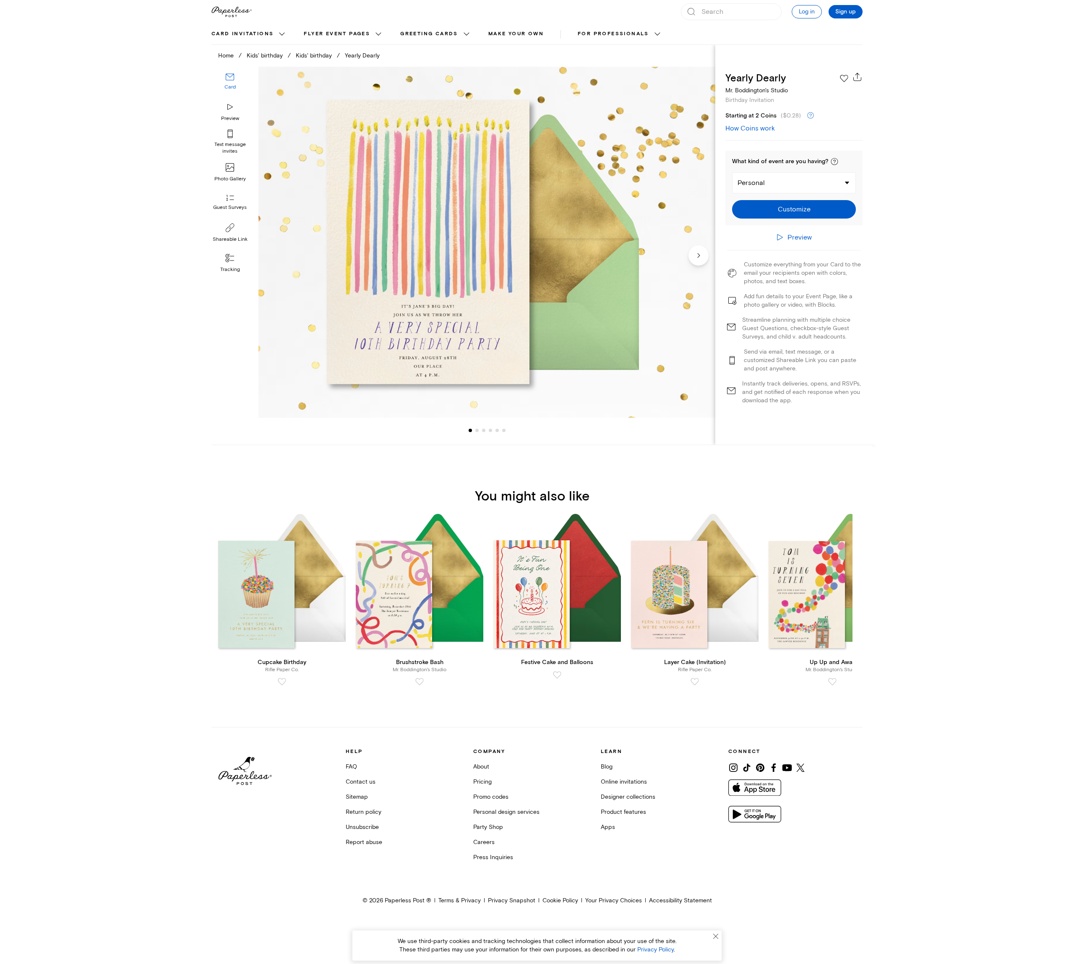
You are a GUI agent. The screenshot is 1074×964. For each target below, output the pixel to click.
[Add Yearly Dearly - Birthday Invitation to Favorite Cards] (844, 78)
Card (230, 87)
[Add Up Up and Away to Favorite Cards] (832, 682)
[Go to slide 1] (470, 430)
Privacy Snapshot (511, 900)
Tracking (230, 269)
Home (226, 55)
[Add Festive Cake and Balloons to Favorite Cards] (557, 675)
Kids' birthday (265, 55)
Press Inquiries (493, 857)
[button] (834, 161)
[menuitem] (249, 34)
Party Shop (488, 827)
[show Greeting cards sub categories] (466, 34)
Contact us (360, 781)
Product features (623, 811)
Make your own (516, 34)
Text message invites (230, 147)
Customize (794, 209)
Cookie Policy (560, 900)
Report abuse (364, 842)
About (481, 766)
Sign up (845, 12)
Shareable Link (230, 239)
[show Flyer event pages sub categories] (378, 34)
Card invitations (242, 34)
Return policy (363, 811)
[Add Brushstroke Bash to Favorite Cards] (419, 682)
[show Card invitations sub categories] (282, 34)
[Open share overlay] (857, 77)
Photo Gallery (230, 179)
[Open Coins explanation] (810, 116)
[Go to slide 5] (490, 430)
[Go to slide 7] (504, 430)
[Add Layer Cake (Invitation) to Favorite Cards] (695, 682)
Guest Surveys (230, 207)
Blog (607, 766)
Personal (751, 183)
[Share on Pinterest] (760, 767)
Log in (807, 11)
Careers (484, 842)
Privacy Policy (655, 949)
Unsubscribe (362, 827)
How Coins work (750, 128)
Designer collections (628, 796)
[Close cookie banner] (716, 936)
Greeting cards (429, 34)
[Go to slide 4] (483, 430)
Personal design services (506, 811)
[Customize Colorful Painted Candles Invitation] (486, 242)
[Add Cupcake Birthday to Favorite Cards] (282, 682)
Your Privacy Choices (613, 900)
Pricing (482, 781)
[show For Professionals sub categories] (657, 34)
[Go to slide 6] (497, 430)
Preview (230, 118)
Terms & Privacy (459, 900)
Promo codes (490, 796)
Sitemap (357, 796)
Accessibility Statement (680, 900)
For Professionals (613, 34)
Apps (608, 827)
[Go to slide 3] (477, 430)
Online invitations (624, 781)
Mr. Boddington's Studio (756, 90)
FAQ (351, 766)
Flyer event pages (337, 34)
